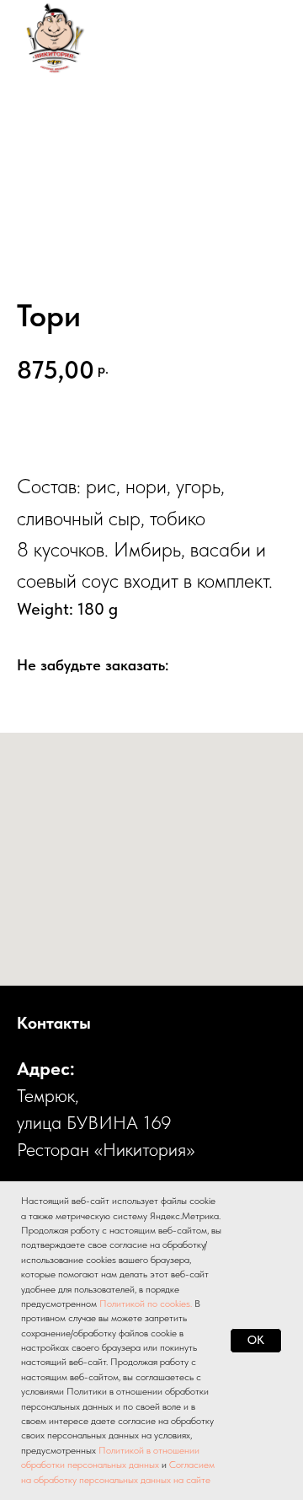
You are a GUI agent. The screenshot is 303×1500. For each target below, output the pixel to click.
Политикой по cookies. (146, 1303)
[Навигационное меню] (257, 38)
